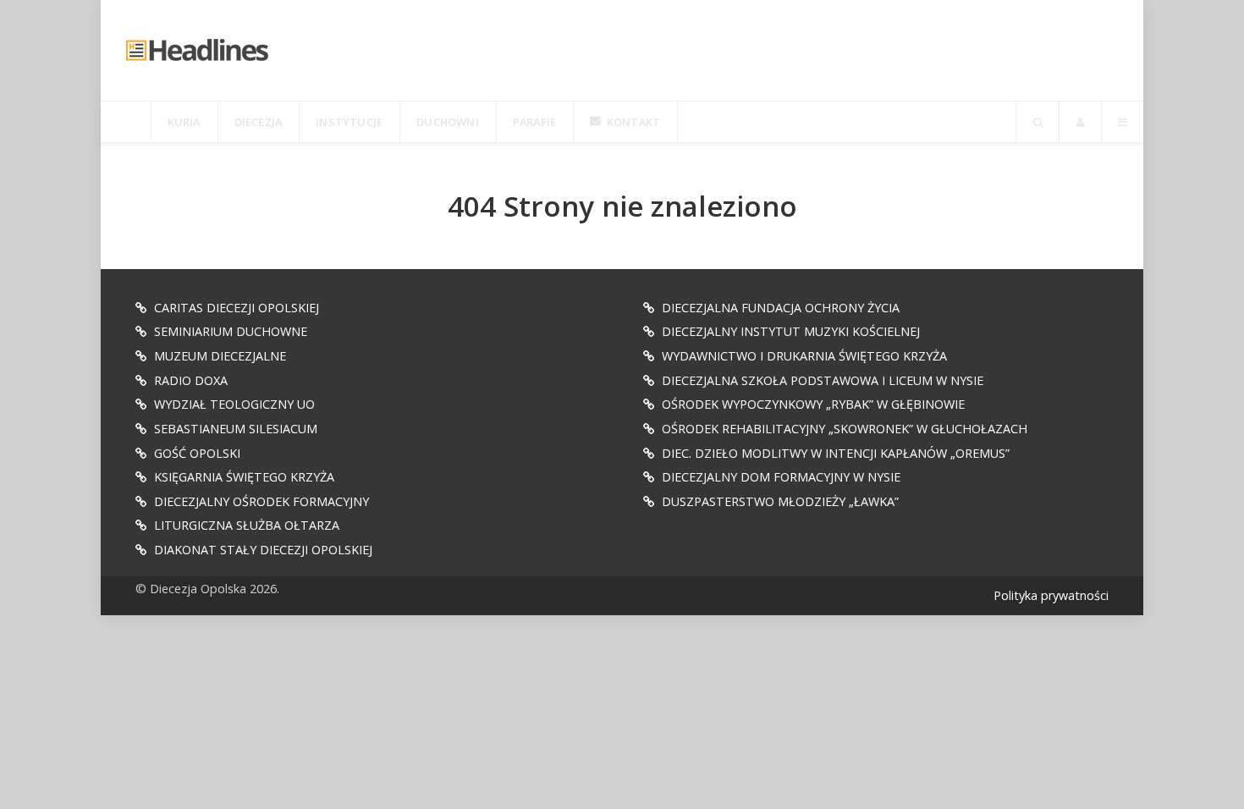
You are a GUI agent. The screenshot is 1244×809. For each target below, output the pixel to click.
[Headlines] (198, 50)
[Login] (1080, 122)
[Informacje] (126, 121)
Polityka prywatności (1051, 595)
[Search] (1038, 122)
